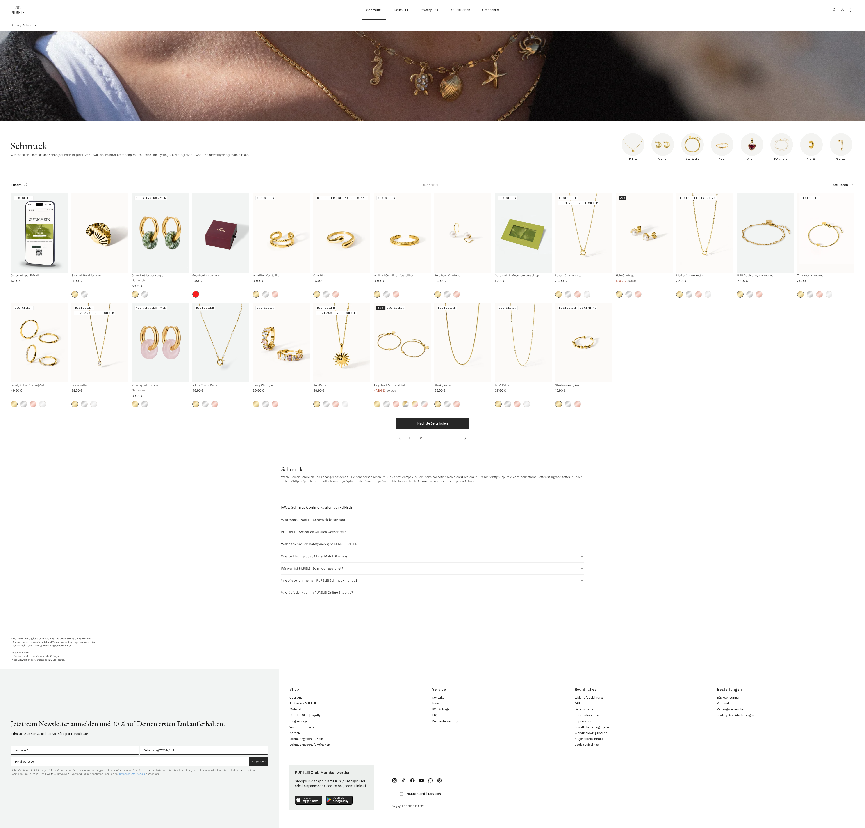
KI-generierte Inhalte (589, 739)
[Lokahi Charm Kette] (583, 233)
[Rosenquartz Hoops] (160, 342)
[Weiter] (465, 438)
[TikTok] (403, 780)
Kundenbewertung (445, 721)
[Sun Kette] (341, 342)
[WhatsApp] (430, 780)
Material (295, 709)
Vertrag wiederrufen (731, 709)
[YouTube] (421, 780)
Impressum (583, 721)
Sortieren (840, 185)
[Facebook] (412, 780)
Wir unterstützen (301, 727)
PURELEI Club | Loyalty (305, 715)
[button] (834, 10)
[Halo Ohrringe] (644, 233)
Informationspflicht (589, 715)
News (436, 703)
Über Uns (296, 697)
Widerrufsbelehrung (589, 697)
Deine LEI (401, 10)
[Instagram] (394, 780)
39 (456, 438)
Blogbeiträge (298, 721)
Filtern (16, 185)
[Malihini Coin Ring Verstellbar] (402, 233)
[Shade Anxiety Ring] (583, 342)
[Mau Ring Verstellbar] (281, 233)
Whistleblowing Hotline (591, 733)
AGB (577, 703)
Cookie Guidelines (587, 745)
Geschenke (490, 10)
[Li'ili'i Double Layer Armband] (765, 233)
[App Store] (308, 800)
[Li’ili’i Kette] (523, 342)
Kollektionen (460, 10)
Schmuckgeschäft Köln (306, 739)
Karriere (295, 733)
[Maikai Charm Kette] (704, 233)
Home (15, 25)
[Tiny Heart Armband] (825, 233)
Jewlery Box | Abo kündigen (735, 715)
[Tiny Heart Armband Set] (402, 342)
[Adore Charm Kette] (220, 342)
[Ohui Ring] (341, 233)
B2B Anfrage (440, 709)
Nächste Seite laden (432, 423)
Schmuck (374, 10)
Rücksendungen (728, 697)
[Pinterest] (439, 780)
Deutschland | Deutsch (423, 793)
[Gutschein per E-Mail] (39, 233)
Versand (723, 703)
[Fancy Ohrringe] (281, 342)
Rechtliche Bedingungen (592, 727)
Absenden (259, 761)
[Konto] (842, 10)
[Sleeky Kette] (462, 342)
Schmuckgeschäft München (309, 745)
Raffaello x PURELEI (302, 703)
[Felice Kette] (99, 342)
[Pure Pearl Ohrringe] (462, 233)
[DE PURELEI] (18, 9)
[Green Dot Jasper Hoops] (160, 233)
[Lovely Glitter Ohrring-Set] (39, 342)
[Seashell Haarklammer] (99, 233)
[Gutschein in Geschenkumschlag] (523, 233)
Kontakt (438, 697)
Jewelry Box (429, 10)
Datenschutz (584, 709)
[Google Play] (339, 800)
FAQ (434, 715)
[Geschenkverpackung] (220, 233)
